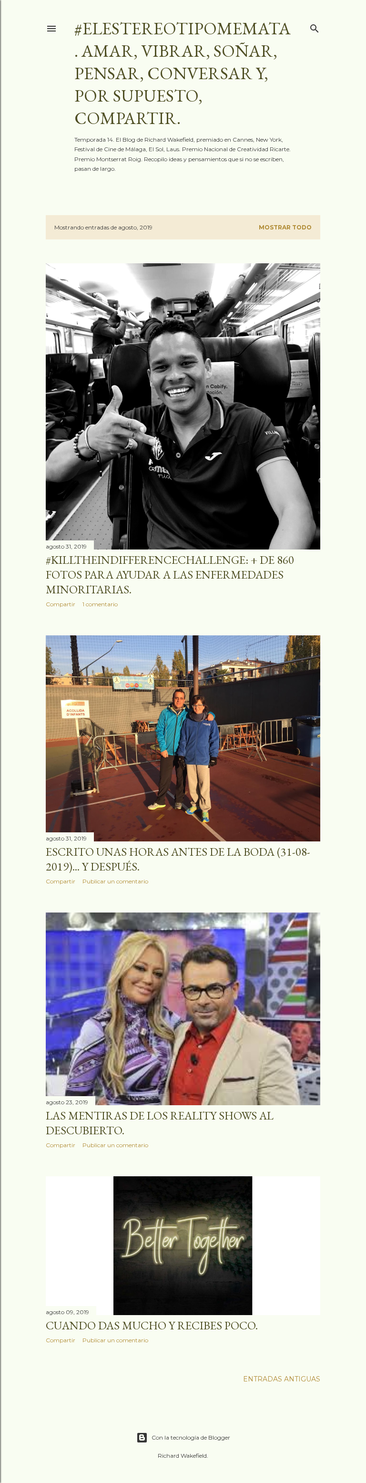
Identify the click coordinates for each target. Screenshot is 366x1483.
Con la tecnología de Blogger (191, 1437)
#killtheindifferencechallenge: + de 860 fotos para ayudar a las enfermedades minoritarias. (170, 574)
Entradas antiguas (281, 1379)
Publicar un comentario (115, 881)
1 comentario (100, 604)
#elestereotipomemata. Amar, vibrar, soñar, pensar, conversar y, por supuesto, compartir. (182, 73)
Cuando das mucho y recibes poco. (152, 1325)
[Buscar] (314, 26)
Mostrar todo (285, 227)
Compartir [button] (60, 604)
